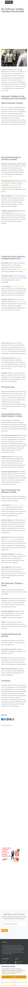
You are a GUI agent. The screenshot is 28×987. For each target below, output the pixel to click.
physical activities (6, 176)
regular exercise (18, 213)
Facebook (20, 962)
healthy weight (14, 185)
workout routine (10, 539)
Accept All (14, 977)
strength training (21, 301)
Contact (4, 962)
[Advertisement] (14, 30)
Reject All (14, 984)
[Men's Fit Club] (9, 2)
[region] (14, 975)
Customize (14, 980)
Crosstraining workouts (18, 286)
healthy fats (4, 351)
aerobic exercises (21, 269)
